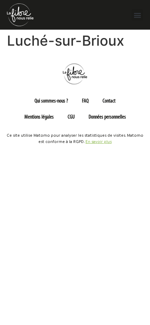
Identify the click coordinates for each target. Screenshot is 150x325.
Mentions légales (39, 117)
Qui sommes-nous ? (51, 101)
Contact (109, 101)
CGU (71, 117)
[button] (137, 15)
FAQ (85, 101)
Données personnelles (107, 117)
